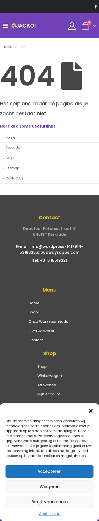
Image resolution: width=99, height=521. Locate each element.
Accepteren (49, 471)
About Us (13, 148)
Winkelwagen (49, 375)
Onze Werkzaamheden (50, 321)
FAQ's (10, 158)
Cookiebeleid (50, 513)
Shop (33, 312)
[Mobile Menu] (7, 25)
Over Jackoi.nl (41, 331)
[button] (91, 410)
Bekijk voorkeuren (49, 502)
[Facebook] (95, 6)
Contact (36, 340)
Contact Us (14, 178)
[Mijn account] (72, 26)
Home (10, 137)
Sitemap (12, 168)
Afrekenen (46, 385)
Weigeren (50, 487)
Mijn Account (48, 394)
